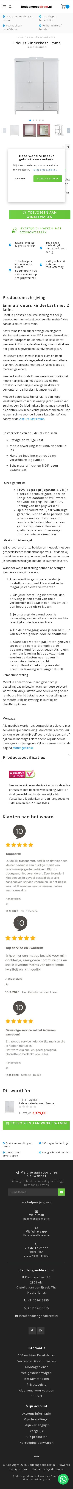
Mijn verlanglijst (36, 1425)
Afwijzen (20, 178)
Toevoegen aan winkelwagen (42, 214)
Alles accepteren (47, 178)
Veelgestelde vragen (36, 1373)
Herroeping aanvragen (36, 1443)
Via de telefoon (37, 1248)
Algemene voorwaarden (36, 1390)
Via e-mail (36, 1215)
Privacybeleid (36, 1385)
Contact (36, 1396)
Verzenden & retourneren (36, 1361)
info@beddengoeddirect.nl (38, 1316)
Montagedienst (23, 748)
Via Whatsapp (36, 1231)
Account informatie (36, 1413)
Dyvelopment (54, 1469)
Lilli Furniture (36, 47)
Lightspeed (21, 1469)
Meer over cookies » (45, 169)
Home (20, 37)
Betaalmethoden (36, 1379)
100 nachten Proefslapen (36, 1355)
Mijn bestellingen (37, 1419)
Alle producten (36, 1437)
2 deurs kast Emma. (31, 419)
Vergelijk (36, 1431)
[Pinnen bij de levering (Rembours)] (36, 1456)
